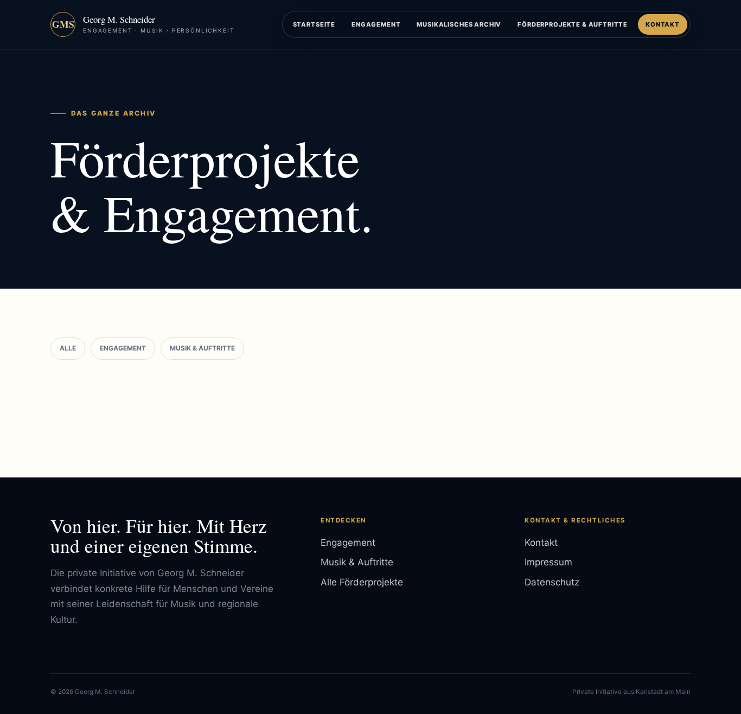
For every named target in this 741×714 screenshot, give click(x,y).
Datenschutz (552, 582)
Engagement (376, 24)
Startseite (314, 24)
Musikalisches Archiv (459, 24)
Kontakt (663, 24)
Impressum (548, 562)
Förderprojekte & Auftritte (573, 24)
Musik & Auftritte (202, 348)
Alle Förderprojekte (362, 582)
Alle (68, 348)
